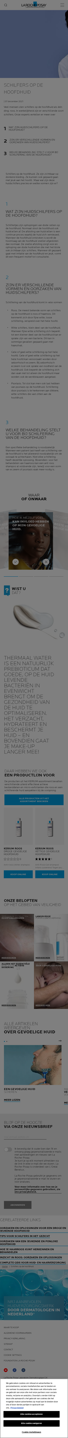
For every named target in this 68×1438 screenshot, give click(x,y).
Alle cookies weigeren (31, 1423)
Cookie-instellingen (31, 1432)
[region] (34, 1408)
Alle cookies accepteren (31, 1414)
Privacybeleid (17, 1408)
